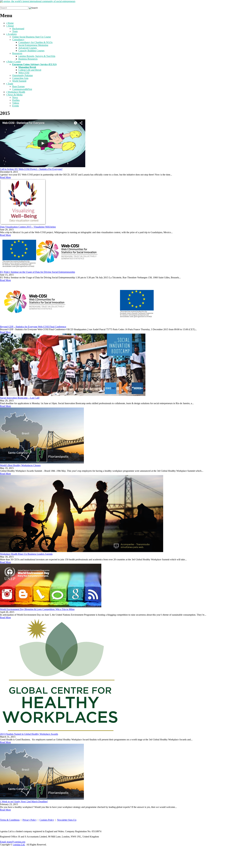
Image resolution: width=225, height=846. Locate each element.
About (10, 25)
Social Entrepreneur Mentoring (33, 45)
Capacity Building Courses (31, 50)
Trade (9, 83)
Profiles (16, 100)
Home (10, 23)
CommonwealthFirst (22, 89)
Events (15, 105)
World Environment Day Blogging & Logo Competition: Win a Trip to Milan (37, 609)
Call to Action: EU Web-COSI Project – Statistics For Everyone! (31, 169)
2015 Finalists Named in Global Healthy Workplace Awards (29, 734)
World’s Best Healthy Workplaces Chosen (20, 465)
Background (18, 28)
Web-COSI (23, 72)
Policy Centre (13, 61)
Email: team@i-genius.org (12, 841)
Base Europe (18, 86)
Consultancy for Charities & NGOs (35, 42)
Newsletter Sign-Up (66, 820)
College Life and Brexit (29, 70)
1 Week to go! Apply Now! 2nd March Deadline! (24, 801)
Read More (5, 177)
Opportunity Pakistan (22, 75)
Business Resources (28, 59)
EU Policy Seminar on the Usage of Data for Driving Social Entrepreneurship (37, 272)
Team (15, 31)
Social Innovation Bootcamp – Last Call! (19, 398)
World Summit (19, 81)
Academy (11, 34)
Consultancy (18, 39)
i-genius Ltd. (19, 844)
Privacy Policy (29, 820)
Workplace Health (15, 92)
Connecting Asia (20, 78)
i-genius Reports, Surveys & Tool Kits (36, 56)
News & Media (14, 94)
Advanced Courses (27, 48)
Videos (15, 103)
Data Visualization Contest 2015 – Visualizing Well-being (28, 227)
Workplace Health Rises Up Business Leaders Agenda (26, 554)
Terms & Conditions (10, 820)
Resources (17, 53)
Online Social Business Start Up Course (31, 37)
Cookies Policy (46, 820)
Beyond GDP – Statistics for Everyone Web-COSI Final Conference (33, 326)
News (15, 97)
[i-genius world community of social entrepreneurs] (37, 1)
